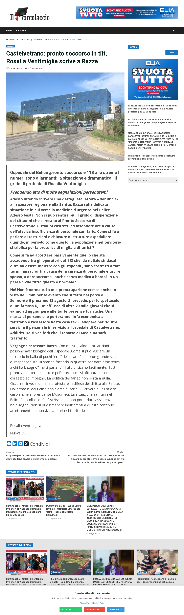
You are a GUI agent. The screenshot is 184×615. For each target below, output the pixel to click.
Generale (11, 46)
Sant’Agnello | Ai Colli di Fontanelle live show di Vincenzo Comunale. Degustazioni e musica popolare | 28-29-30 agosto (25, 489)
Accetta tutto (70, 609)
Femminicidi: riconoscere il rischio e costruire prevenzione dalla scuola (157, 562)
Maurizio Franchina (19, 68)
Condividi (40, 444)
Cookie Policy (99, 603)
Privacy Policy (85, 603)
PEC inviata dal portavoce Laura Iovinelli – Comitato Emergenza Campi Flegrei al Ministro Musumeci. (65, 489)
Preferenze (116, 609)
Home (9, 30)
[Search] (174, 31)
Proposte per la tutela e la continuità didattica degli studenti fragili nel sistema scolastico (33, 455)
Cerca (133, 47)
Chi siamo (21, 30)
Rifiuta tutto (94, 609)
